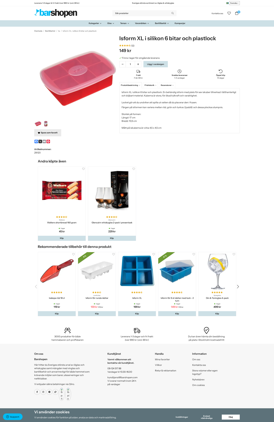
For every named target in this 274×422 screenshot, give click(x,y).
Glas (109, 23)
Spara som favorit (49, 132)
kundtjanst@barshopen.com (122, 377)
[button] (62, 238)
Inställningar (182, 417)
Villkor (158, 365)
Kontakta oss (217, 13)
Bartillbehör (160, 23)
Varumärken (140, 23)
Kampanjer (180, 23)
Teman (123, 23)
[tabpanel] (179, 110)
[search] (173, 13)
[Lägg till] (138, 64)
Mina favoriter (162, 359)
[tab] (131, 85)
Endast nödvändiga (206, 417)
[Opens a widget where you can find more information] (13, 417)
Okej (231, 417)
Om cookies (198, 385)
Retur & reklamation (165, 370)
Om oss (196, 359)
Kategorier (94, 23)
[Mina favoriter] (229, 13)
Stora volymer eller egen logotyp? (205, 372)
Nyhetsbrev (198, 379)
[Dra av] (122, 64)
